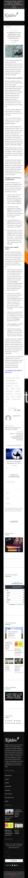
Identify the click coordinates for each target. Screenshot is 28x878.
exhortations (9, 393)
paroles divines (16, 399)
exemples (18, 391)
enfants (19, 388)
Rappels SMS (10, 3)
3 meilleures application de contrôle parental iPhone (9, 645)
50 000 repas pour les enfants (13, 378)
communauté (9, 386)
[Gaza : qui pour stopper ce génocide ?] (9, 812)
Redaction (16, 40)
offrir (12, 396)
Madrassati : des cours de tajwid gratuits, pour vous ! (18, 651)
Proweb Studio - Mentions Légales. (16, 875)
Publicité (20, 1)
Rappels (16, 30)
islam (7, 396)
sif (6, 401)
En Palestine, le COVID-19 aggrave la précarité (19, 668)
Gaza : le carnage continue (7, 667)
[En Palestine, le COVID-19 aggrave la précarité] (19, 661)
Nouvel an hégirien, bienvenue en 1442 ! (14, 462)
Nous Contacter (9, 4)
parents (8, 399)
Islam (11, 30)
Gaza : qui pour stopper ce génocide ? (12, 633)
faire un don (18, 393)
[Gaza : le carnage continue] (9, 661)
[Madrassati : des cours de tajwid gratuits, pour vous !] (19, 644)
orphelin (19, 396)
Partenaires (17, 3)
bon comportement (10, 380)
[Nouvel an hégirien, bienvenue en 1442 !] (14, 454)
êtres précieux (9, 391)
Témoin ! (15, 1)
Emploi (14, 5)
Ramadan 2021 (8, 1)
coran (16, 386)
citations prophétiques (11, 383)
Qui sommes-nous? (18, 4)
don (7, 388)
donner (12, 388)
